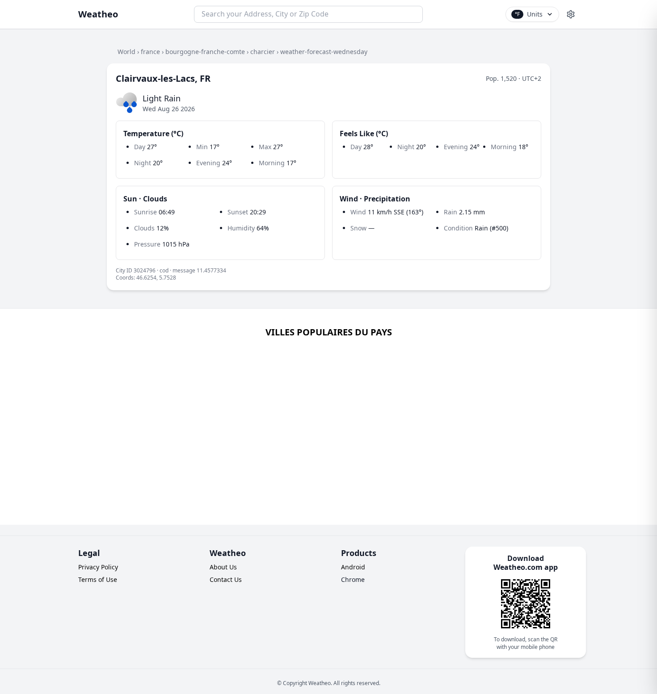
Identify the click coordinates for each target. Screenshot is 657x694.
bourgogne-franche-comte (205, 51)
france (150, 51)
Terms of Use (97, 579)
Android (353, 567)
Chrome (353, 579)
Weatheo (98, 14)
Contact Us (226, 579)
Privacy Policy (98, 567)
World (126, 51)
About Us (223, 567)
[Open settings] (571, 14)
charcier (262, 51)
